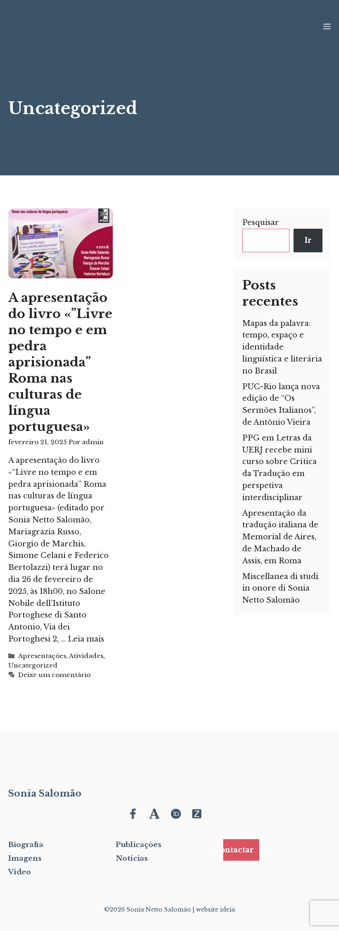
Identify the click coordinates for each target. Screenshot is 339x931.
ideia (227, 909)
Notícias (132, 858)
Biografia (25, 844)
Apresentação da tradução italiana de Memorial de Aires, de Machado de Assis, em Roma (280, 537)
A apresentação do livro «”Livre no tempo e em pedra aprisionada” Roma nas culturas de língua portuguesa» (60, 362)
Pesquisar (260, 222)
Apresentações (42, 656)
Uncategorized (32, 665)
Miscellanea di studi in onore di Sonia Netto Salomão (280, 588)
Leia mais (86, 639)
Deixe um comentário (54, 675)
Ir (308, 240)
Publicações (138, 844)
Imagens (24, 858)
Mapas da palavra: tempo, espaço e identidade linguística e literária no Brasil (282, 347)
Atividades (86, 656)
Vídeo (19, 872)
